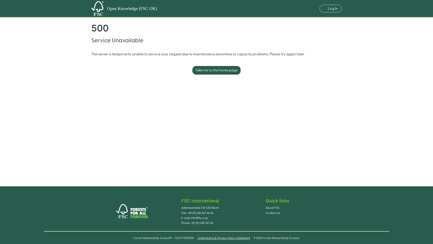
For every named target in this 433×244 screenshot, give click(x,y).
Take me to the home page (216, 70)
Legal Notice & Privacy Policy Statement (224, 238)
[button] (314, 8)
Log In (333, 8)
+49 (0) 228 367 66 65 (200, 213)
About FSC (273, 207)
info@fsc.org (199, 218)
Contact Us (273, 213)
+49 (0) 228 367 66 (202, 223)
